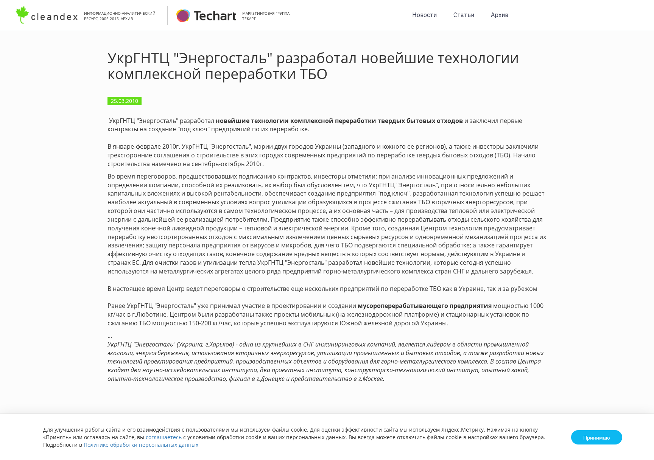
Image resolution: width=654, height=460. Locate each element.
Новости (424, 15)
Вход (637, 19)
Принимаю (596, 437)
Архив (499, 15)
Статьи (463, 15)
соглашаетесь (164, 437)
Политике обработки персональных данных (141, 444)
